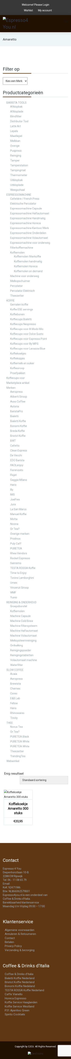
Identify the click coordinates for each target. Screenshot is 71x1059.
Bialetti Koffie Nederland (19, 978)
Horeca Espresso (15, 998)
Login (46, 4)
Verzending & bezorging (19, 950)
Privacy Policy (13, 946)
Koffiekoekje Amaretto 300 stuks (18, 808)
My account (44, 10)
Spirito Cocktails (15, 1014)
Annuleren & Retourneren (20, 934)
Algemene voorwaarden (19, 930)
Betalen (9, 942)
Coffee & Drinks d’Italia (19, 974)
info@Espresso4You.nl (24, 883)
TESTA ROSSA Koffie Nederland (24, 990)
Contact (10, 938)
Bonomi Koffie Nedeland (20, 986)
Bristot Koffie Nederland (19, 982)
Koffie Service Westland (19, 1006)
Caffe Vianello (14, 994)
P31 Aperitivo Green (17, 1010)
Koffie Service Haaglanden (21, 1002)
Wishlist (28, 10)
